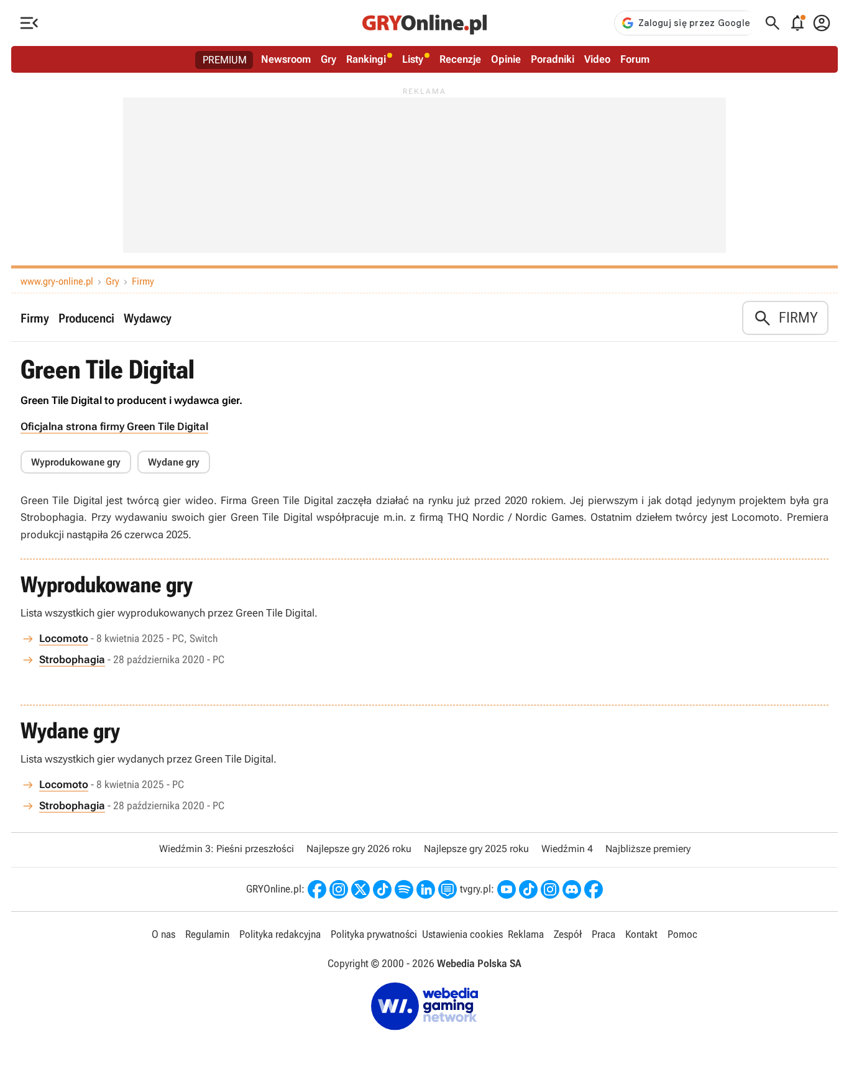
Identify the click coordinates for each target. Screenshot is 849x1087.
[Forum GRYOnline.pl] (447, 889)
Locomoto (63, 638)
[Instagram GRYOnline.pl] (338, 889)
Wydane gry (174, 462)
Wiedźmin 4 (567, 849)
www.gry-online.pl (57, 281)
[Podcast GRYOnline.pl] (404, 889)
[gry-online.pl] (424, 23)
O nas (163, 934)
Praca (603, 934)
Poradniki (552, 59)
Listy (412, 59)
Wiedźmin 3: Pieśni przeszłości (226, 849)
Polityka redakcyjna (280, 934)
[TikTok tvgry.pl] (528, 889)
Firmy (143, 281)
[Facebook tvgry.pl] (593, 889)
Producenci (86, 318)
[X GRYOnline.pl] (360, 889)
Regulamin (207, 934)
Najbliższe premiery (648, 849)
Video (597, 59)
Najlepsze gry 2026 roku (358, 849)
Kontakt (641, 934)
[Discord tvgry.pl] (571, 889)
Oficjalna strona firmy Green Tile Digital (114, 426)
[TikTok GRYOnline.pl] (382, 889)
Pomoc (682, 934)
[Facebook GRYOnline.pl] (317, 889)
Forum (634, 59)
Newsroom (286, 59)
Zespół (568, 934)
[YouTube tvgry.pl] (506, 889)
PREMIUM (225, 59)
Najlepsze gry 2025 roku (476, 849)
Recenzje (460, 59)
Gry (328, 59)
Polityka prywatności (374, 934)
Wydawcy (148, 318)
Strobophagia (72, 659)
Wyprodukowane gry (76, 462)
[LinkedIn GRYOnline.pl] (425, 889)
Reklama (526, 934)
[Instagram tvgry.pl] (550, 889)
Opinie (506, 59)
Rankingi (366, 59)
